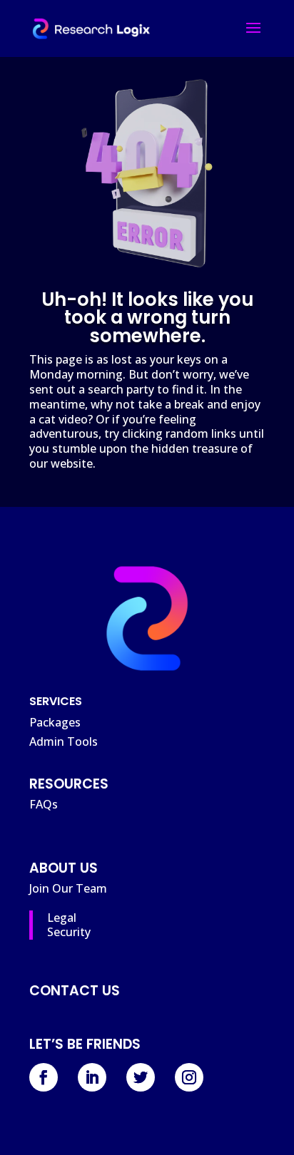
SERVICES (55, 701)
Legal (61, 917)
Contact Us (74, 990)
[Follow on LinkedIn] (92, 1077)
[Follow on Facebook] (43, 1077)
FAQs (43, 804)
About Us (63, 868)
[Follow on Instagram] (189, 1077)
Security (69, 932)
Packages (55, 722)
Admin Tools (63, 741)
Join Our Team (68, 888)
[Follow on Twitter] (140, 1077)
